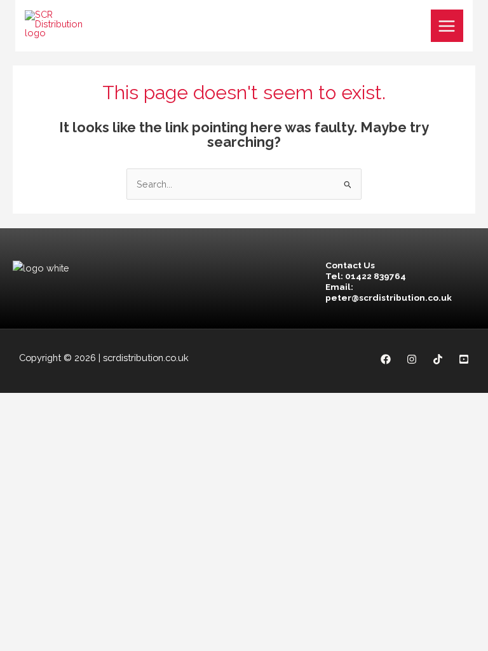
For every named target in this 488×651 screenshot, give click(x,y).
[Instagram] (412, 359)
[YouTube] (464, 359)
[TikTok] (438, 359)
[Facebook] (386, 359)
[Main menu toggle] (447, 26)
